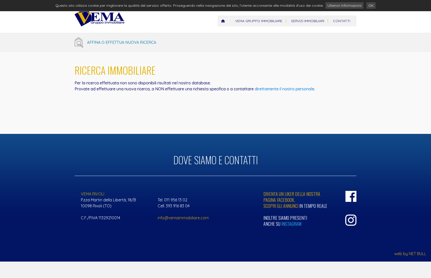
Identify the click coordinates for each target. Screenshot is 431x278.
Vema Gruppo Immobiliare (258, 21)
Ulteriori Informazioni (344, 5)
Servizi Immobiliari (307, 21)
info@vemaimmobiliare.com (183, 217)
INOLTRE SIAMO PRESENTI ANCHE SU (285, 221)
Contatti (341, 21)
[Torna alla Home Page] (222, 20)
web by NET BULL (410, 253)
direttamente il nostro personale (284, 88)
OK (371, 5)
